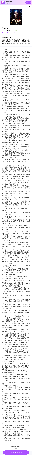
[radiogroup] (6, 33)
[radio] (2, 33)
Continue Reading (16, 452)
